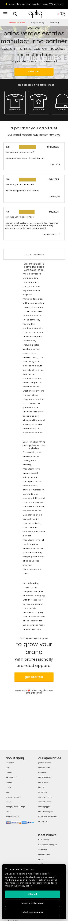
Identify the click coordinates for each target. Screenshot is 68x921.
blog (7, 792)
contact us (10, 763)
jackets (41, 787)
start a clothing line (45, 811)
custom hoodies (44, 777)
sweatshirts (42, 772)
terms (8, 811)
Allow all (32, 894)
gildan (40, 859)
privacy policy (24, 886)
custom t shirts (44, 768)
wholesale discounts (13, 797)
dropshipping (37, 23)
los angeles (40, 691)
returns (8, 787)
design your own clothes (47, 816)
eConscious (42, 849)
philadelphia (34, 693)
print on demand (17, 23)
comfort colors (44, 854)
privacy (8, 802)
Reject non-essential (32, 912)
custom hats (43, 782)
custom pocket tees (46, 797)
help (7, 768)
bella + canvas (44, 840)
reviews (9, 772)
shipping (9, 782)
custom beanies (44, 802)
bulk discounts (11, 777)
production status (12, 816)
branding (54, 23)
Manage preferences (32, 903)
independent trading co (47, 845)
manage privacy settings (15, 807)
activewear (43, 792)
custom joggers (44, 807)
